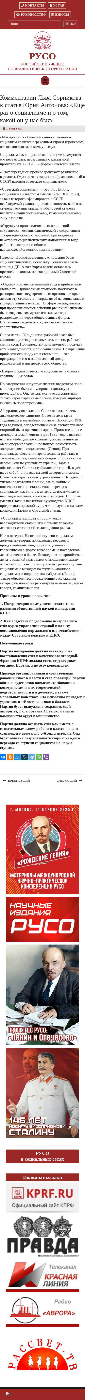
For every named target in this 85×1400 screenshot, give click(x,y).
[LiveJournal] (24, 757)
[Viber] (46, 757)
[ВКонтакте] (3, 757)
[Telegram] (31, 757)
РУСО (42, 56)
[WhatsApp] (39, 757)
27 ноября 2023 (14, 128)
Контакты (34, 5)
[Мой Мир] (17, 757)
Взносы (62, 14)
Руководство (33, 14)
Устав (58, 5)
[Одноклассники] (10, 757)
